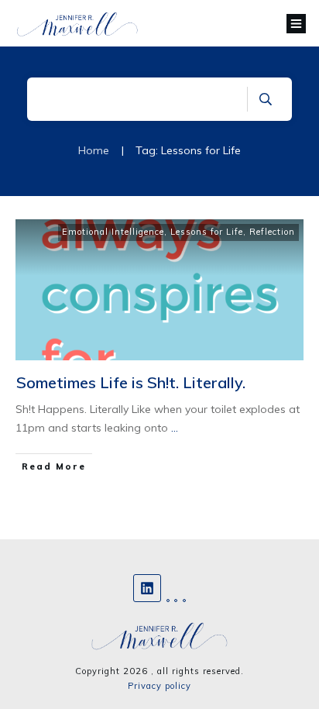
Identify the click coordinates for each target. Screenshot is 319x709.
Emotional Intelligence (113, 231)
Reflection (272, 231)
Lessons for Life (206, 231)
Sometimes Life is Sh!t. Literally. (130, 382)
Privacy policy (159, 685)
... (174, 428)
